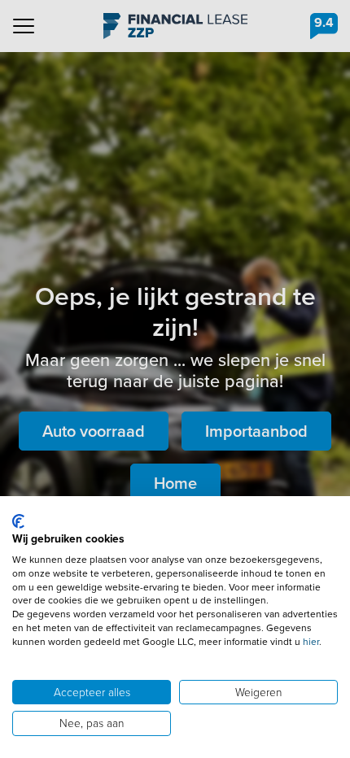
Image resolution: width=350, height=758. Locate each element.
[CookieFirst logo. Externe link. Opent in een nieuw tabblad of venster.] (18, 521)
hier (311, 641)
